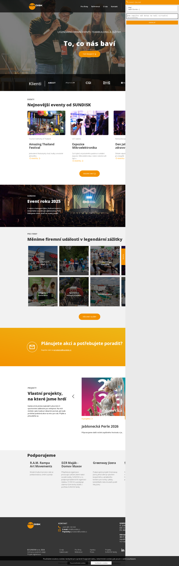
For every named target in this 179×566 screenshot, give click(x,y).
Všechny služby (89, 317)
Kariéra (92, 550)
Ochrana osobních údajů (36, 552)
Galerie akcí (63, 552)
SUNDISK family (111, 552)
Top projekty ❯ (89, 54)
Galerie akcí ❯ (89, 174)
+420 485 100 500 (69, 527)
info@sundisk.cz (74, 529)
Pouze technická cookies (78, 563)
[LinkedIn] (123, 550)
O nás (105, 6)
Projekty (108, 550)
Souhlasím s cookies (101, 563)
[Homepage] (36, 6)
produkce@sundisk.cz (62, 350)
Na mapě (123, 541)
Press (92, 552)
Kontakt (114, 6)
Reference (95, 6)
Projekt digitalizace (34, 554)
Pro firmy (84, 6)
